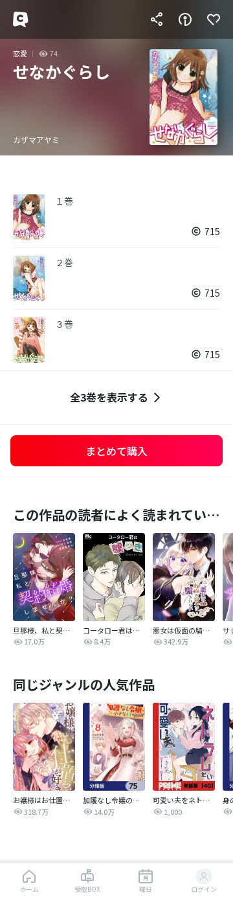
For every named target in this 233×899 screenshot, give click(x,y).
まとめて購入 (116, 451)
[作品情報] (185, 19)
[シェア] (156, 19)
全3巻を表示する (109, 397)
